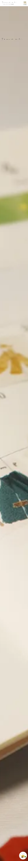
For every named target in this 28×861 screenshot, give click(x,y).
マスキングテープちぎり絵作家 (8, 4)
